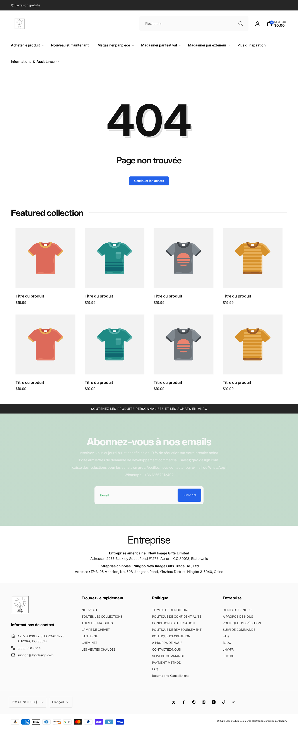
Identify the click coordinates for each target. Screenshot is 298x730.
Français (58, 702)
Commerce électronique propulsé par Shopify (263, 721)
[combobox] (193, 23)
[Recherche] (240, 23)
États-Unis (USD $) (25, 702)
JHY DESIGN (232, 721)
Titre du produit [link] (29, 296)
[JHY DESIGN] (20, 612)
